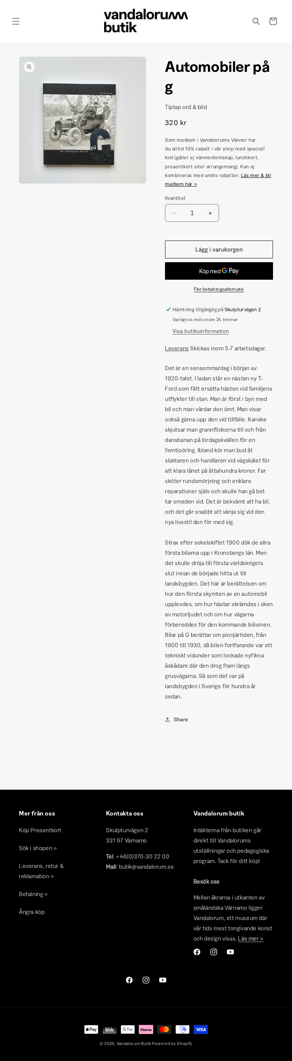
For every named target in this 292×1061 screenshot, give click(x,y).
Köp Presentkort (40, 830)
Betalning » (33, 894)
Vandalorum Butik (134, 1043)
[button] (16, 21)
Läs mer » (250, 938)
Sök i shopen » (38, 848)
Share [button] (181, 719)
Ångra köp (31, 911)
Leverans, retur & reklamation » (41, 871)
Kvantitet (175, 198)
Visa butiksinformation (201, 331)
